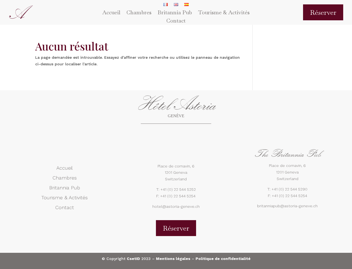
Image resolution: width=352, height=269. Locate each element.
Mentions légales (173, 258)
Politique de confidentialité (223, 258)
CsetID (133, 258)
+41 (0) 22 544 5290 (289, 189)
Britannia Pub (175, 13)
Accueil (111, 13)
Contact (176, 21)
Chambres (139, 13)
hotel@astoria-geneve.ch (176, 206)
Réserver (323, 12)
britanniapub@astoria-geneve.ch (287, 206)
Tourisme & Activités (224, 13)
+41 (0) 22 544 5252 (178, 189)
